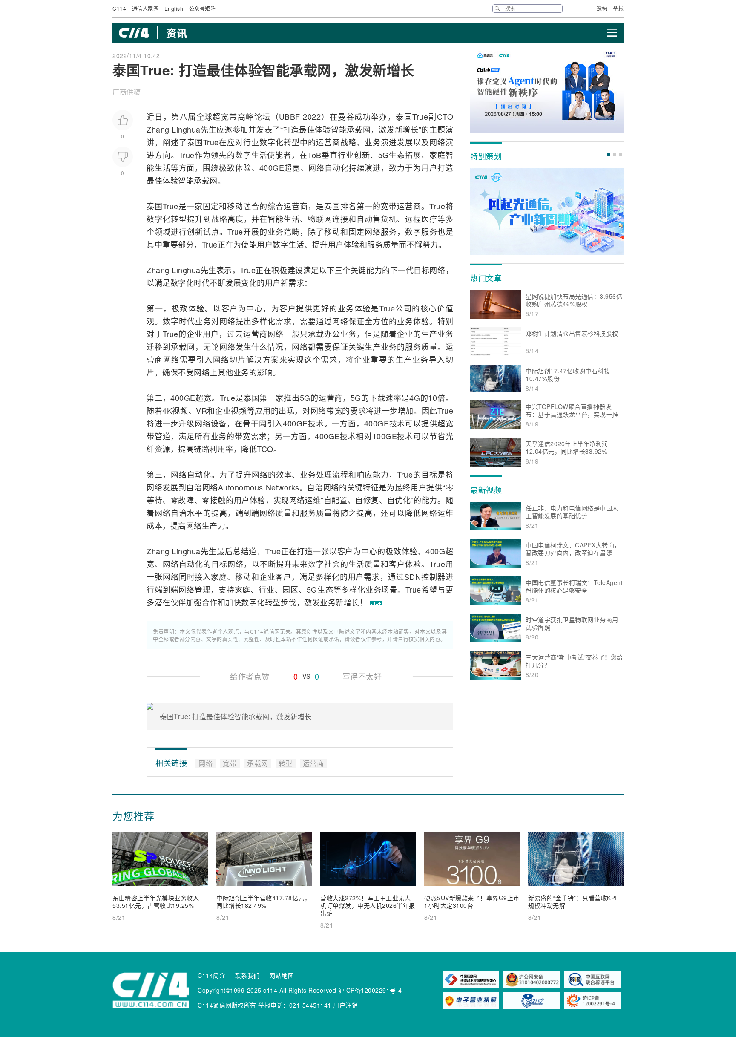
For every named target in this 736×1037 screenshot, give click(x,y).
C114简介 (211, 975)
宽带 (229, 116)
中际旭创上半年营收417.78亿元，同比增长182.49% (263, 901)
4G (414, 397)
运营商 (328, 141)
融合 (251, 205)
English (174, 8)
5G (383, 154)
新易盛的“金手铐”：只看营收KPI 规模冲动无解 (572, 901)
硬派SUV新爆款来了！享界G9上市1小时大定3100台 (472, 901)
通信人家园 (145, 8)
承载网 (359, 129)
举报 (618, 8)
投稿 (602, 8)
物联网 (320, 218)
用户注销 (345, 1005)
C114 (119, 8)
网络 (437, 141)
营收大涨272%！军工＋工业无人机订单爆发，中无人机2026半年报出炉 (367, 905)
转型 (292, 141)
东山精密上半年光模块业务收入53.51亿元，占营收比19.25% (155, 901)
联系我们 (247, 975)
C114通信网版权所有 (227, 1005)
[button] (608, 154)
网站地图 (281, 975)
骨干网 (255, 423)
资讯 (176, 33)
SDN (412, 576)
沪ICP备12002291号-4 (370, 990)
